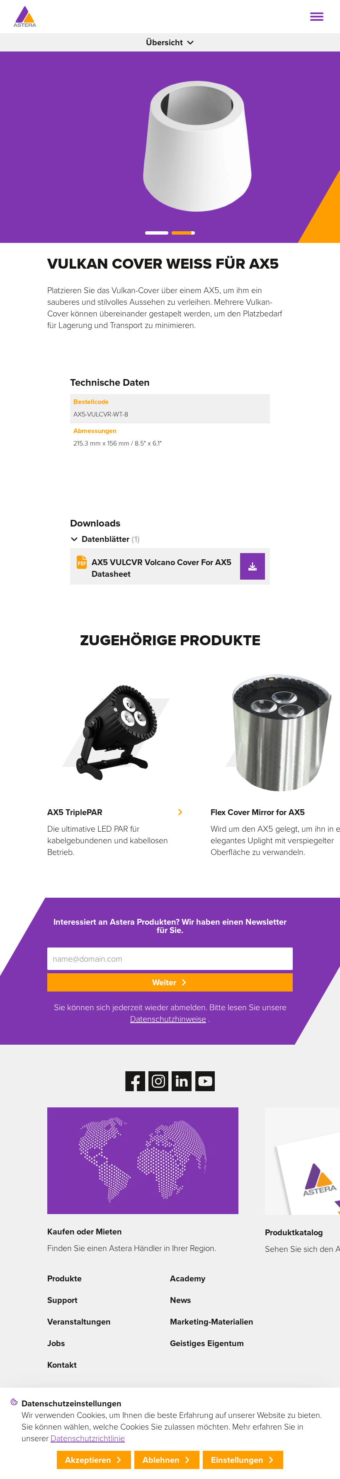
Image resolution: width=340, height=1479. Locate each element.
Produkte (64, 1278)
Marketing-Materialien (211, 1321)
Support (62, 1300)
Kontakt (62, 1365)
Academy (187, 1278)
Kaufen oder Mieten (84, 1231)
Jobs (56, 1343)
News (180, 1300)
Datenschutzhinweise (168, 1019)
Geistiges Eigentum (207, 1343)
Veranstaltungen (79, 1321)
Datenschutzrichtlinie (88, 1438)
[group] (115, 761)
